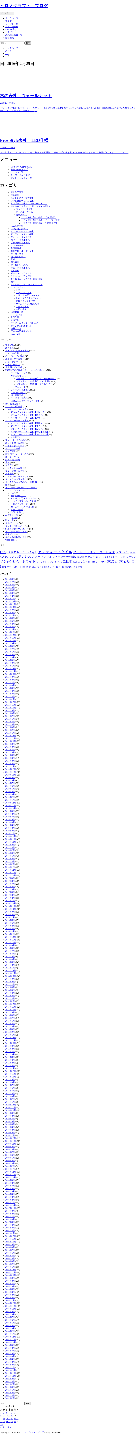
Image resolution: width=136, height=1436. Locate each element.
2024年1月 (10, 666)
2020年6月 (10, 786)
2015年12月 (10, 937)
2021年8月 (10, 747)
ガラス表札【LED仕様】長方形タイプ (39, 223)
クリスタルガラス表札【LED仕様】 (28, 279)
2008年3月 (10, 1197)
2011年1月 (10, 1102)
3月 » (8, 1427)
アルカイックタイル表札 (22, 231)
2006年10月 (10, 1242)
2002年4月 (10, 1393)
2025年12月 (10, 601)
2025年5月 (10, 621)
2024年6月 (10, 652)
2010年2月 (10, 1133)
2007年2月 (10, 1230)
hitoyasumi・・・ (23, 292)
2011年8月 (10, 1082)
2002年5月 (10, 1390)
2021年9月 (10, 744)
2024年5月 (10, 654)
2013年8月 (10, 1015)
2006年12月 (10, 1236)
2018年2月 (10, 864)
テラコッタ (91, 556)
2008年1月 (10, 1202)
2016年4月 (10, 926)
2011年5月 (10, 1091)
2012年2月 (10, 1065)
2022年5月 (10, 722)
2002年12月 (10, 1370)
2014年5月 (10, 990)
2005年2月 (10, 1297)
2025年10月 (10, 607)
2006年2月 (10, 1264)
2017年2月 (10, 898)
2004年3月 (10, 1328)
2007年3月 (10, 1228)
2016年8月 (10, 914)
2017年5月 (10, 889)
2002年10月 (10, 1376)
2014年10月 (10, 976)
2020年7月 (10, 783)
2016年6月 (10, 920)
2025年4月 (10, 624)
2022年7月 (10, 716)
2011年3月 (10, 1096)
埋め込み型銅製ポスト (21, 331)
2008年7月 (10, 1186)
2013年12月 (10, 1004)
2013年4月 (10, 1026)
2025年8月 (10, 612)
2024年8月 (10, 646)
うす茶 (9, 552)
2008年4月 (10, 1194)
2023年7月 (10, 682)
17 (7, 1418)
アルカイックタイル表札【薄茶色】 (28, 415)
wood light (15, 334)
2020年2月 (10, 797)
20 (15, 1418)
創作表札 (15, 262)
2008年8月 (10, 1183)
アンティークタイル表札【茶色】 (26, 426)
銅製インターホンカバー (17, 529)
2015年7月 (10, 951)
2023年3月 (10, 694)
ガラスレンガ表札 (19, 265)
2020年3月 (10, 794)
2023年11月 (10, 671)
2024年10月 (10, 640)
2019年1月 (10, 833)
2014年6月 (10, 987)
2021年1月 (10, 766)
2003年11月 (10, 1339)
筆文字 (7, 567)
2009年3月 (10, 1163)
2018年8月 (10, 847)
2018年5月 (10, 856)
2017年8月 (10, 881)
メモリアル (16, 437)
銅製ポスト (16, 328)
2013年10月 (10, 1010)
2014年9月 (10, 979)
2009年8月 (10, 1149)
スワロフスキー (52, 557)
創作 (13, 282)
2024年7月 (10, 649)
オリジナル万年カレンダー (28, 295)
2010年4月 (10, 1127)
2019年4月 (10, 825)
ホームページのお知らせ (27, 304)
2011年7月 (10, 1085)
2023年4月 (10, 691)
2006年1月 (10, 1267)
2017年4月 (10, 892)
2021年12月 (10, 736)
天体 (104, 562)
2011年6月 (10, 1088)
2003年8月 (10, 1348)
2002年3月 (10, 1395)
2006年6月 (10, 1253)
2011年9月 (10, 1079)
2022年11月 (10, 705)
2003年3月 (10, 1362)
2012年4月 (10, 1060)
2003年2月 (10, 1365)
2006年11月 (10, 1239)
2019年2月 (10, 831)
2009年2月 (10, 1166)
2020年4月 (10, 791)
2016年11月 (10, 906)
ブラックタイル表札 (20, 243)
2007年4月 (10, 1225)
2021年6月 (10, 752)
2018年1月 (10, 867)
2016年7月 (10, 917)
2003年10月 (10, 1342)
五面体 (75, 562)
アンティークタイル (55, 552)
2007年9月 (10, 1211)
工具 (116, 562)
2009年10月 (10, 1144)
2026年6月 (10, 585)
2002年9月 (10, 1379)
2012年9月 (10, 1046)
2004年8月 (10, 1314)
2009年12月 (10, 1138)
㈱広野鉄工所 (17, 312)
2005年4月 (10, 1292)
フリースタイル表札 (20, 390)
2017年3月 (10, 895)
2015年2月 (10, 965)
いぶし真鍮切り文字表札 (22, 201)
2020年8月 (10, 780)
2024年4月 (10, 657)
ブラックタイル (10, 561)
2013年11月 (10, 1007)
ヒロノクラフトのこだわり (28, 298)
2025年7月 (10, 615)
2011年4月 (10, 1093)
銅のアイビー (50, 567)
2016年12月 (10, 903)
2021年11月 (10, 738)
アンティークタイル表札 (22, 234)
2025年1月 (10, 632)
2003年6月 (10, 1353)
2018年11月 (10, 839)
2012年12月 (10, 1037)
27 (15, 1421)
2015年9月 (10, 945)
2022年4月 (10, 724)
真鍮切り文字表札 (13, 359)
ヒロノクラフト (18, 287)
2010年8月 (10, 1116)
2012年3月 (10, 1063)
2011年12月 (10, 1071)
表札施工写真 (17, 192)
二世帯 (67, 561)
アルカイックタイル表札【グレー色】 (29, 412)
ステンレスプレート (29, 556)
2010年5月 (10, 1124)
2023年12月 (10, 668)
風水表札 (15, 270)
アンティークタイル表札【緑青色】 (28, 429)
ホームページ (11, 18)
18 (9, 1418)
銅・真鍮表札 (17, 395)
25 (9, 1421)
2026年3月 (10, 593)
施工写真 (9, 345)
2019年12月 (10, 803)
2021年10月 (10, 741)
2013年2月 (10, 1032)
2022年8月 (10, 713)
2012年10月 (10, 1043)
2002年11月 (10, 1373)
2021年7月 (10, 749)
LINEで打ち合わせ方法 (22, 167)
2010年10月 (10, 1110)
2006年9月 (10, 1244)
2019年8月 (10, 814)
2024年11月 (10, 638)
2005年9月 (10, 1278)
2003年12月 (10, 1337)
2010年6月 (10, 1121)
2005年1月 (10, 1300)
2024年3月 (10, 660)
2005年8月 (10, 1281)
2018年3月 (10, 861)
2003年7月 (10, 1351)
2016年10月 (10, 909)
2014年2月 (10, 998)
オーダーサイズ (104, 552)
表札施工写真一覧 (13, 35)
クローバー (122, 552)
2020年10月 (10, 775)
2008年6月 (10, 1188)
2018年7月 (10, 850)
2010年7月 (10, 1119)
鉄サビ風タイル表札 (14, 356)
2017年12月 (10, 870)
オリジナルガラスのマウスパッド (26, 284)
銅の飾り (70, 566)
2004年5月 (10, 1323)
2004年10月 (10, 1309)
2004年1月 (10, 1334)
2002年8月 (10, 1381)
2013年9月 (10, 1012)
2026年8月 (10, 579)
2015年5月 (10, 956)
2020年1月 (10, 800)
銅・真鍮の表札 (18, 256)
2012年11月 (10, 1040)
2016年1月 (10, 934)
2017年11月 (10, 873)
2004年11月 (10, 1306)
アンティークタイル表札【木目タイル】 (30, 434)
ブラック (131, 556)
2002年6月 (10, 1387)
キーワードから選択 (20, 175)
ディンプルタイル (106, 557)
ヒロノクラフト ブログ (24, 5)
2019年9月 (10, 811)
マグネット (41, 562)
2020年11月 (10, 772)
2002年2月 (10, 1398)
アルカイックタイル (25, 552)
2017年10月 (10, 875)
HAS (18, 290)
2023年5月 (10, 688)
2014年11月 (10, 973)
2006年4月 (10, 1258)
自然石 (16, 566)
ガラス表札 (21, 215)
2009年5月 (10, 1158)
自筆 (23, 567)
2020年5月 (10, 789)
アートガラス (83, 552)
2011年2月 (10, 1099)
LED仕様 (15, 353)
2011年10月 (10, 1077)
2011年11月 (10, 1074)
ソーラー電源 (68, 556)
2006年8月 (10, 1247)
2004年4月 (10, 1325)
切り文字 (82, 561)
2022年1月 (10, 733)
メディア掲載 (22, 306)
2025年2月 (10, 629)
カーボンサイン (12, 364)
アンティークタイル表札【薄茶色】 (28, 423)
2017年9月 (10, 878)
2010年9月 (10, 1113)
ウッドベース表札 (24, 209)
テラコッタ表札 (18, 245)
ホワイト (29, 561)
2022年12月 (10, 702)
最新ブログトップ (19, 169)
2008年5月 (10, 1191)
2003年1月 (10, 1367)
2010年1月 (10, 1135)
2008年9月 (10, 1180)
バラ (124, 557)
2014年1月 (10, 1001)
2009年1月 (10, 1169)
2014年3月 (10, 996)
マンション (53, 562)
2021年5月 (10, 755)
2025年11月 (10, 604)
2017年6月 (10, 886)
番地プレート (17, 320)
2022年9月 (10, 710)
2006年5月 (10, 1256)
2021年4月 (10, 758)
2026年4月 (10, 590)
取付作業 (15, 317)
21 (17, 1418)
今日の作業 (21, 309)
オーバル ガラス (24, 212)
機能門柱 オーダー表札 (22, 251)
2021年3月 (10, 761)
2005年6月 (10, 1286)
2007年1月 (10, 1233)
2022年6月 (10, 719)
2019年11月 (10, 805)
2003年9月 (10, 1345)
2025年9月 (10, 610)
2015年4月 (10, 959)
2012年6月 (10, 1054)
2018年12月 (10, 836)
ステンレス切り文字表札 (22, 198)
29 (1, 1424)
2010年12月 (10, 1105)
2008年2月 (10, 1200)
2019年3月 (10, 828)
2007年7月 (10, 1216)
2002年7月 (10, 1384)
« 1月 (2, 1427)
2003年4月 (10, 1359)
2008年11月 (10, 1174)
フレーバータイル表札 (21, 237)
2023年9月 (10, 677)
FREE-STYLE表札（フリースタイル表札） (31, 206)
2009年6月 (10, 1155)
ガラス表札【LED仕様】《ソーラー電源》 (41, 220)
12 (12, 1416)
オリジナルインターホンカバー (25, 323)
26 (12, 1421)
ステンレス (8, 556)
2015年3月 (10, 962)
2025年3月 (10, 626)
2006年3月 (10, 1261)
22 (1, 1421)
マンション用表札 (19, 229)
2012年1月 (10, 1068)
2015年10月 (10, 942)
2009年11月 (10, 1141)
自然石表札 (16, 248)
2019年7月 (10, 817)
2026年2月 (10, 596)
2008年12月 (10, 1172)
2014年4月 (10, 993)
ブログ (8, 21)
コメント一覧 (11, 24)
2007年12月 (10, 1205)
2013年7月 (10, 1018)
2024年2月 (10, 663)
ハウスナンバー (12, 362)
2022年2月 (10, 730)
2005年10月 (10, 1275)
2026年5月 (10, 587)
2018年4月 (10, 859)
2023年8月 (10, 680)
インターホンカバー (14, 526)
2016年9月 (10, 912)
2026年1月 (10, 599)
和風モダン (96, 562)
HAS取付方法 (17, 226)
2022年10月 (10, 708)
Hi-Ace (19, 315)
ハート (118, 557)
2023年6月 (10, 685)
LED (3, 552)
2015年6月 (10, 954)
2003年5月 (10, 1356)
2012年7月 (10, 1051)
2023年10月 (10, 674)
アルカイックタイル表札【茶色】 (26, 418)
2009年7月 (10, 1152)
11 (9, 1416)
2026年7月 (10, 582)
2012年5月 (10, 1057)
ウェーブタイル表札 (20, 268)
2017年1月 (10, 900)
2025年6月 (10, 618)
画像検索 (9, 38)
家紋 (110, 561)
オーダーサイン (18, 254)
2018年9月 (10, 845)
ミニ (60, 562)
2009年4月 (10, 1160)
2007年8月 (10, 1214)
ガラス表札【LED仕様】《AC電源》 (38, 217)
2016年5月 (10, 923)
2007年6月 (10, 1219)
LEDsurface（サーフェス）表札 (25, 401)
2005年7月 (10, 1283)
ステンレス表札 (18, 392)
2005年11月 (10, 1272)
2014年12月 (10, 970)
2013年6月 (10, 1021)
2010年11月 (10, 1107)
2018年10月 (10, 842)
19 (12, 1418)
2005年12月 (10, 1270)
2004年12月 (10, 1303)
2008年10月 (10, 1177)
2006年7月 (10, 1250)
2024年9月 (10, 643)
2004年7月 (10, 1317)
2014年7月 (10, 984)
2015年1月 (10, 968)
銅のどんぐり (37, 567)
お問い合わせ (11, 26)
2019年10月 (10, 808)
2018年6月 (10, 853)
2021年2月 (10, 763)
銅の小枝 (60, 567)
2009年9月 (10, 1146)
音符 (78, 567)
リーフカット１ (18, 387)
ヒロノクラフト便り (25, 301)
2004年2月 (10, 1331)
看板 (13, 259)
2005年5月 (10, 1289)
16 (4, 1418)
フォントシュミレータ (21, 178)
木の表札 (15, 195)
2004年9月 (10, 1311)
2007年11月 (10, 1208)
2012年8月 (10, 1049)
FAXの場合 (10, 29)
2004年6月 (10, 1320)
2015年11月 (10, 940)
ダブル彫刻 (80, 557)
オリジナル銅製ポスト (21, 326)
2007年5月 (10, 1222)
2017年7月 (10, 884)
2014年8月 (10, 982)
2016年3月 (10, 928)
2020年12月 (10, 769)
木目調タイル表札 (13, 367)
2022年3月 (10, 727)
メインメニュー (7, 13)
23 (4, 1421)
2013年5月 (10, 1023)
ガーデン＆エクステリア (22, 273)
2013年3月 (10, 1029)
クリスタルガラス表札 (21, 276)
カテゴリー (10, 32)
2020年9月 (10, 777)
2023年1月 (10, 699)
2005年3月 (10, 1295)
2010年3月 (10, 1130)
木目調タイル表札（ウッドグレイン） (29, 203)
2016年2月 (10, 931)
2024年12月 (10, 635)
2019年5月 (10, 822)
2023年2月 (10, 696)
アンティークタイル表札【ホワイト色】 (30, 432)
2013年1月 (10, 1035)
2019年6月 (10, 819)
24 (7, 1421)
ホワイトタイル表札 (20, 240)
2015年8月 (10, 948)
